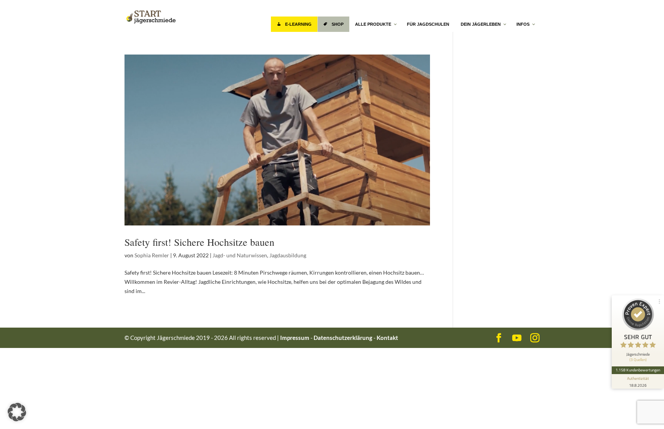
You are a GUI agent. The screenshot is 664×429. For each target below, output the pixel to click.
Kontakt (387, 337)
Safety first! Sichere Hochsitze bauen (199, 241)
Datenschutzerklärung (343, 337)
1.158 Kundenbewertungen (638, 370)
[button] (17, 412)
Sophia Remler (151, 255)
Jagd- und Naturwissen (239, 255)
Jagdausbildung (287, 255)
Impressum (294, 337)
